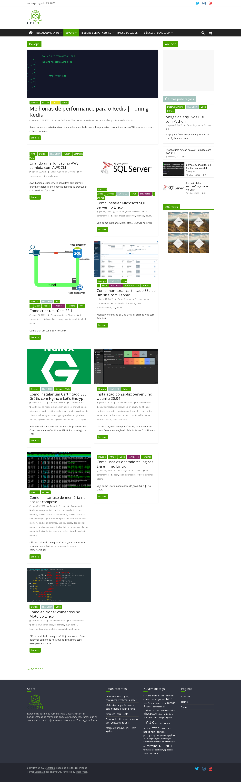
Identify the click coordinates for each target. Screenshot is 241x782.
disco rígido (163, 714)
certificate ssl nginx (41, 407)
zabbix (134, 415)
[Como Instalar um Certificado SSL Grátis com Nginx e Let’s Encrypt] (59, 350)
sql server (130, 215)
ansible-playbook (167, 696)
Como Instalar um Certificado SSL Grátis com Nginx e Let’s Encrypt (58, 396)
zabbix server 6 (104, 419)
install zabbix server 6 (121, 411)
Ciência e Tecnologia (157, 32)
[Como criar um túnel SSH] (59, 243)
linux (117, 120)
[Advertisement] (188, 70)
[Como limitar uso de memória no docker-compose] (59, 454)
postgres (161, 731)
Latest (55, 102)
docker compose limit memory (53, 514)
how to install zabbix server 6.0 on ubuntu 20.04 (122, 407)
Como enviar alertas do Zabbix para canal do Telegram (198, 168)
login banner (71, 624)
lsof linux (158, 723)
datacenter (170, 710)
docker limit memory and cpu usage (55, 522)
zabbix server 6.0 (120, 419)
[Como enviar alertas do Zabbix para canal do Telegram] (173, 163)
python (172, 735)
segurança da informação (160, 738)
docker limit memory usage (68, 527)
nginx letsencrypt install (66, 419)
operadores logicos (134, 474)
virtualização (148, 750)
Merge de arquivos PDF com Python (185, 119)
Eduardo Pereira (57, 402)
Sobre (184, 707)
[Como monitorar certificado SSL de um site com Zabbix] (126, 243)
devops (109, 120)
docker (172, 714)
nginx (153, 731)
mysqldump (166, 728)
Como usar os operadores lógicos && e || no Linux (125, 463)
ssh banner (75, 629)
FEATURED (55, 153)
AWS (33, 153)
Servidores (145, 193)
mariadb (166, 723)
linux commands (45, 624)
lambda (55, 176)
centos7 (149, 707)
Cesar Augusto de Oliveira (63, 171)
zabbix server (144, 415)
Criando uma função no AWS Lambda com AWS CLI (54, 165)
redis (122, 120)
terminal (140, 215)
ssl (114, 307)
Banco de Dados (127, 32)
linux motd (59, 624)
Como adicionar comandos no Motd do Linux (55, 614)
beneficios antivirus (151, 703)
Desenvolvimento (47, 32)
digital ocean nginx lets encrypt (65, 407)
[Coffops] (30, 32)
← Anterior (35, 669)
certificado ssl (120, 303)
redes (145, 738)
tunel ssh (82, 319)
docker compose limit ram (61, 518)
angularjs (147, 696)
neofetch (53, 629)
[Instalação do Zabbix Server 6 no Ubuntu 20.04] (126, 350)
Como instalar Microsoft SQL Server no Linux (121, 205)
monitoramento (104, 307)
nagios (146, 731)
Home (184, 701)
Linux (64, 102)
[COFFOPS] (35, 695)
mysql (60, 319)
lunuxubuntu (35, 629)
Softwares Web (132, 285)
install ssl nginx (43, 415)
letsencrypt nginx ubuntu (62, 415)
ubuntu (129, 120)
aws (48, 176)
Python (67, 153)
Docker (45, 492)
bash (48, 319)
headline (152, 717)
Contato (185, 696)
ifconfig (159, 717)
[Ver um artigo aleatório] (210, 32)
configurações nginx (152, 710)
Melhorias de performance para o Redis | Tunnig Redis (89, 111)
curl (163, 710)
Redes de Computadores (96, 32)
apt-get (158, 699)
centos (102, 120)
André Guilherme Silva (65, 120)
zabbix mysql (160, 750)
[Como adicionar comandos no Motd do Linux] (59, 570)
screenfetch (63, 629)
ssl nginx (82, 419)
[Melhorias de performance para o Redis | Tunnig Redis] (92, 51)
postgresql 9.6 (162, 735)
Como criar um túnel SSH (51, 310)
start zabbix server (112, 415)
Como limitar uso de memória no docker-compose (58, 499)
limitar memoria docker (57, 531)
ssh (66, 319)
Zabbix (146, 285)
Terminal (71, 305)
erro (145, 717)
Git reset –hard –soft (117, 713)
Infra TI (45, 102)
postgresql (149, 735)
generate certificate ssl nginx (52, 411)
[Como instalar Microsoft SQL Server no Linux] (126, 151)
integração (167, 717)
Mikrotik (147, 728)
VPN (81, 305)
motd (44, 629)
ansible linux (148, 699)
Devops (69, 32)
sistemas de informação (164, 742)
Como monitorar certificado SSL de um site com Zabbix (126, 292)
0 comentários (87, 120)
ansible (155, 695)
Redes (47, 305)
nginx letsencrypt (46, 419)
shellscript (148, 741)
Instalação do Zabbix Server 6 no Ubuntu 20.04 (124, 396)
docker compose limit (42, 510)
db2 (146, 714)
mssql (122, 215)
